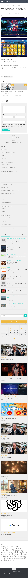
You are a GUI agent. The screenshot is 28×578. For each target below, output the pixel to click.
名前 (3, 114)
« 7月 (13, 338)
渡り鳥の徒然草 (5, 1)
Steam (8, 550)
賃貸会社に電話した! (5, 438)
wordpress (5, 217)
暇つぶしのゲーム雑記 (15, 5)
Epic (8, 546)
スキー (4, 552)
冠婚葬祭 (5, 556)
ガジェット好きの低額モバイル (9, 171)
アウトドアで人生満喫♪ (7, 162)
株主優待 (3, 558)
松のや (25, 556)
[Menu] (26, 1)
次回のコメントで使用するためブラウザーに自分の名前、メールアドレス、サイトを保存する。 (13, 125)
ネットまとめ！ (5, 181)
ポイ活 (4, 554)
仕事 (21, 554)
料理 (20, 556)
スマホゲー (3, 5)
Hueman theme (21, 573)
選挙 (10, 560)
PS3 (22, 548)
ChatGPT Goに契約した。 (6, 515)
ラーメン (15, 554)
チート (13, 552)
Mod (4, 158)
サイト (3, 119)
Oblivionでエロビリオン (7, 152)
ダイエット (9, 552)
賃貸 (6, 560)
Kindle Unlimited (6, 224)
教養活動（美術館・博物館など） (10, 190)
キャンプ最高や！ (7, 164)
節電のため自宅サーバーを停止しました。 (17, 283)
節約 (20, 558)
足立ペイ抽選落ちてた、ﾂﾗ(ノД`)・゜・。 (10, 418)
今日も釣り (10, 299)
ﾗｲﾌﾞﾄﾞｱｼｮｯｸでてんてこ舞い (8, 228)
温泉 (4, 208)
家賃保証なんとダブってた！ (7, 359)
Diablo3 (5, 546)
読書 (3, 221)
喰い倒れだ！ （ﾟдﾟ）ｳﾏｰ (8, 184)
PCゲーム (5, 196)
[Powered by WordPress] (9, 573)
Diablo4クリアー (4, 476)
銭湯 (4, 211)
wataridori (4, 13)
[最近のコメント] (14, 235)
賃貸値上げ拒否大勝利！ (6, 457)
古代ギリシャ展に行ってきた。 (14, 290)
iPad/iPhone (5, 177)
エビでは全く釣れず (12, 306)
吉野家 (14, 556)
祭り (15, 558)
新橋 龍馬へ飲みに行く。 (13, 262)
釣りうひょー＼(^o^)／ (8, 167)
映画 (22, 556)
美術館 (22, 558)
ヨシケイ (8, 554)
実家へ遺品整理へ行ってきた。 (14, 276)
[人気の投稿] (5, 235)
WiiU (13, 550)
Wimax (17, 550)
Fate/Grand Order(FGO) (8, 76)
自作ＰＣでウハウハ (6, 215)
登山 (12, 558)
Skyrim (3, 550)
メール (16, 114)
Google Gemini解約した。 (6, 534)
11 (6, 330)
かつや (20, 550)
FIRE (11, 548)
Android (5, 174)
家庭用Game (6, 202)
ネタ (23, 552)
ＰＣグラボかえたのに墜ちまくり (15, 241)
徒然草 (8, 5)
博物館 (10, 556)
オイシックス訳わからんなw (13, 247)
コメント (4, 105)
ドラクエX (19, 552)
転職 (8, 560)
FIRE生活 (4, 149)
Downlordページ (6, 155)
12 (10, 330)
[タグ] (22, 235)
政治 (18, 556)
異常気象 (9, 558)
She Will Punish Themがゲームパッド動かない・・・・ (13, 378)
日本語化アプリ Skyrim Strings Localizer (16, 256)
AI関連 (2, 546)
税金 (17, 558)
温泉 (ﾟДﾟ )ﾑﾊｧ (6, 206)
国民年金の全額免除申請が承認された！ (10, 496)
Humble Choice (17, 548)
